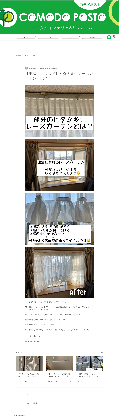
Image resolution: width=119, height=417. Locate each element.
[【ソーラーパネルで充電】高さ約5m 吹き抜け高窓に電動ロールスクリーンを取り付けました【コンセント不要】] (59, 363)
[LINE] (109, 37)
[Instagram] (113, 37)
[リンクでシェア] (40, 336)
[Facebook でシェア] (26, 336)
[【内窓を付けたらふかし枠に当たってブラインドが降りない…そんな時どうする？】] (29, 363)
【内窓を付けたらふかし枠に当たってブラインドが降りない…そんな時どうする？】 (29, 375)
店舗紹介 (34, 55)
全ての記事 (18, 55)
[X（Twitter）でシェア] (30, 336)
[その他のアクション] (93, 68)
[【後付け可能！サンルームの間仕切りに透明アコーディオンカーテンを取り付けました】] (89, 363)
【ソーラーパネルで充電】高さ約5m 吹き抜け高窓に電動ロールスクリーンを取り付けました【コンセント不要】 (59, 375)
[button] (101, 55)
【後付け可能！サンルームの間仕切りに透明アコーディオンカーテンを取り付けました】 (89, 375)
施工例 (26, 55)
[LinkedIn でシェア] (35, 336)
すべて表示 (100, 352)
